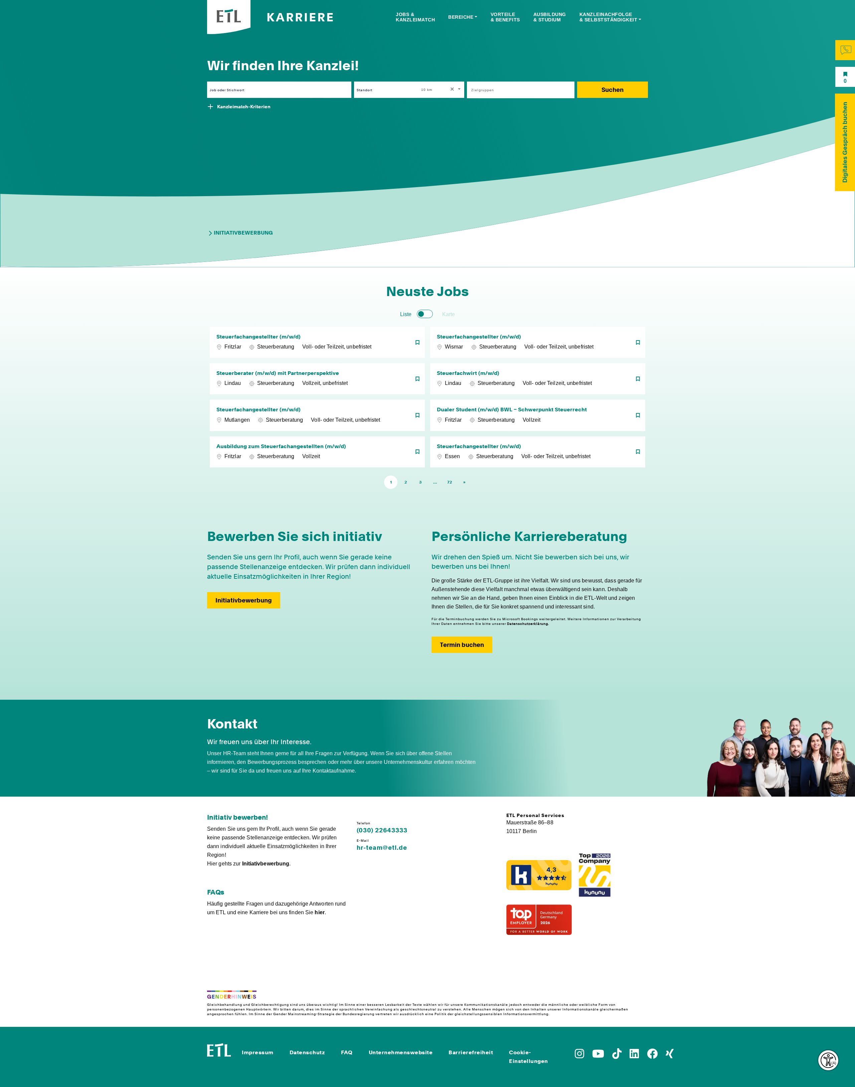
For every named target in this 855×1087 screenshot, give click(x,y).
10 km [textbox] (426, 90)
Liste (405, 314)
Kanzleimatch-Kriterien (244, 106)
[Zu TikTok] (617, 1056)
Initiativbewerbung (243, 233)
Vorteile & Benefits (505, 17)
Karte (448, 314)
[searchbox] (517, 90)
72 (449, 482)
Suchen (613, 89)
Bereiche (460, 17)
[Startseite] (219, 1049)
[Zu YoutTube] (598, 1056)
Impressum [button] (258, 1052)
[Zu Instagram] (579, 1056)
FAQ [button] (347, 1052)
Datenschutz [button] (307, 1052)
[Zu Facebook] (652, 1056)
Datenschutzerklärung (527, 624)
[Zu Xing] (670, 1056)
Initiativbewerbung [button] (243, 600)
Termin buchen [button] (462, 644)
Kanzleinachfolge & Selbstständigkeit (608, 17)
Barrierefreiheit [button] (471, 1052)
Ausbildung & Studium (549, 17)
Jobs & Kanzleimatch (415, 17)
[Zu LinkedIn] (634, 1056)
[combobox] (441, 90)
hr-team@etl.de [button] (382, 847)
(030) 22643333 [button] (382, 830)
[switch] (425, 314)
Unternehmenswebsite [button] (401, 1052)
